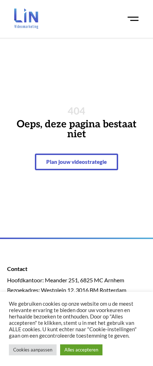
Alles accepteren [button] (81, 350)
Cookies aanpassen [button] (32, 350)
